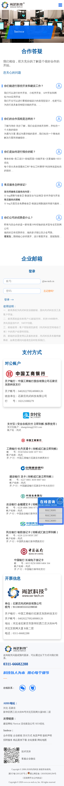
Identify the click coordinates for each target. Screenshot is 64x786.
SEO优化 (39, 723)
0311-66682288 (15, 664)
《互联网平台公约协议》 (32, 778)
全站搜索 (32, 740)
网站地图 (42, 740)
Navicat (16, 723)
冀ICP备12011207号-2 (18, 773)
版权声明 (47, 735)
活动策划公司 (28, 723)
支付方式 (27, 735)
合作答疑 (7, 735)
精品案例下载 (20, 740)
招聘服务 (7, 740)
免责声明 (37, 735)
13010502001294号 (48, 773)
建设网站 (7, 723)
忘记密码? (49, 291)
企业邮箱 (17, 735)
